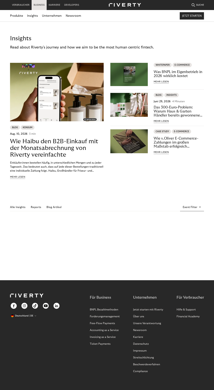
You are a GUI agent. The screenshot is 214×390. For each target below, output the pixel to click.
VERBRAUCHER (21, 5)
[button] (192, 207)
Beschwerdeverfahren (146, 364)
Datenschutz (141, 344)
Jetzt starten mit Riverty (148, 309)
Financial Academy (188, 316)
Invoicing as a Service (103, 337)
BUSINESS (39, 5)
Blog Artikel (54, 207)
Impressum (140, 350)
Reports (36, 207)
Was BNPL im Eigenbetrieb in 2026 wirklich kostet (178, 74)
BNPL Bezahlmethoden (104, 309)
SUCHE (200, 5)
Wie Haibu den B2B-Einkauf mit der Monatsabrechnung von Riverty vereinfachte (54, 148)
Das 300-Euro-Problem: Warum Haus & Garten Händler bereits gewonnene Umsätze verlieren (177, 111)
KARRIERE (54, 5)
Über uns (138, 316)
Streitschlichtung (143, 357)
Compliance (140, 371)
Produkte (16, 15)
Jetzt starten (192, 16)
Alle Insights (17, 207)
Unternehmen (52, 15)
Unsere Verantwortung (147, 323)
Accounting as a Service (104, 330)
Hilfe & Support (186, 309)
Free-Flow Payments (102, 323)
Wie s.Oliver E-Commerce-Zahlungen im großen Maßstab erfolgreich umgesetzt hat (176, 142)
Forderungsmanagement (105, 316)
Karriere (138, 337)
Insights (32, 15)
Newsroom (73, 15)
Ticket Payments (100, 344)
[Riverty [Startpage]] (123, 5)
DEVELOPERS (71, 5)
